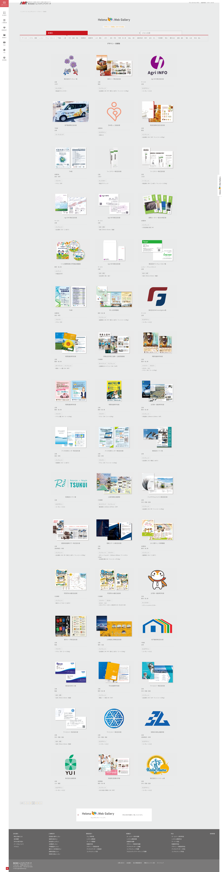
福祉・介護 (131, 38)
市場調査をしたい (54, 846)
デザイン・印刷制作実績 (133, 844)
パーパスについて (19, 844)
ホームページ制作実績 (133, 836)
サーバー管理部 (91, 841)
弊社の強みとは (18, 836)
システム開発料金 (177, 839)
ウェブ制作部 (90, 836)
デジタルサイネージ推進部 (94, 849)
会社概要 (16, 839)
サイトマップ (160, 863)
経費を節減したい (54, 851)
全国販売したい (53, 844)
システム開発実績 (132, 839)
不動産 (59, 38)
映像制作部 (90, 844)
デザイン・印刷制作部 (93, 846)
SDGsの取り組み (18, 841)
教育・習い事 (122, 38)
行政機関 (160, 38)
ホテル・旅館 (33, 38)
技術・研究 (113, 38)
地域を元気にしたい (54, 854)
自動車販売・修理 (142, 38)
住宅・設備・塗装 (73, 38)
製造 (166, 38)
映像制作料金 (175, 844)
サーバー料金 (175, 841)
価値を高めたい (53, 839)
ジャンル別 (146, 33)
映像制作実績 (130, 841)
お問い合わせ (121, 863)
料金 (4, 45)
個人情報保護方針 (137, 863)
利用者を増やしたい (54, 836)
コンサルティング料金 (178, 851)
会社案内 (4, 15)
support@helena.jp (21, 868)
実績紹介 (4, 37)
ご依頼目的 (4, 22)
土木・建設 (98, 38)
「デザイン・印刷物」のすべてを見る (113, 27)
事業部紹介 (4, 30)
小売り (106, 38)
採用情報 (4, 60)
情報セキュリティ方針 (149, 863)
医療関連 (83, 38)
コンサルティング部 (92, 851)
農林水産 (172, 38)
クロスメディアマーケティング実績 (136, 851)
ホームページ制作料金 (178, 836)
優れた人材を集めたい (55, 849)
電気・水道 (189, 38)
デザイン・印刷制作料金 (178, 846)
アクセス (16, 846)
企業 (65, 38)
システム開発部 (91, 839)
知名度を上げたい (54, 841)
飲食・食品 (197, 38)
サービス (24, 38)
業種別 (50, 33)
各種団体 (90, 38)
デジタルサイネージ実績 (133, 846)
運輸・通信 (180, 38)
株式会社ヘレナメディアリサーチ (35, 4)
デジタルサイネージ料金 (178, 849)
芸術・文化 (152, 38)
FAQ (4, 52)
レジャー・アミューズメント (47, 38)
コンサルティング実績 (133, 849)
